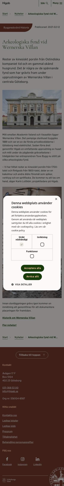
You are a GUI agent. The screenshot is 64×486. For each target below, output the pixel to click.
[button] (21, 284)
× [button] (56, 199)
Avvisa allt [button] (32, 276)
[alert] (32, 243)
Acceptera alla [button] (32, 268)
